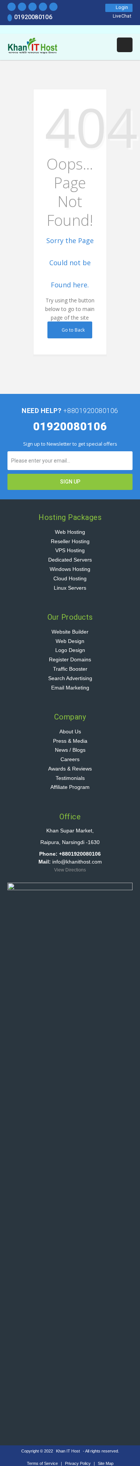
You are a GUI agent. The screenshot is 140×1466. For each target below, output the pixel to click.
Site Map (105, 1463)
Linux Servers (70, 588)
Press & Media (70, 741)
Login (120, 7)
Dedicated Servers (70, 560)
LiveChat (122, 16)
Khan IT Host (68, 1451)
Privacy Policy (78, 1463)
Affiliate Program (70, 787)
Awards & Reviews (70, 769)
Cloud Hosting (70, 578)
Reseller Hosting (70, 541)
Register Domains (70, 659)
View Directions (70, 870)
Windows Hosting (70, 569)
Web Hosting (70, 532)
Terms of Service (43, 1463)
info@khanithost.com (77, 862)
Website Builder (70, 632)
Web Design (70, 641)
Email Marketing (70, 688)
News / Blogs (70, 750)
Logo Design (70, 650)
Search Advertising (70, 678)
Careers (70, 759)
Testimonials (70, 778)
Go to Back (72, 330)
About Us (70, 731)
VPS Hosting (70, 550)
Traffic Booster (70, 669)
